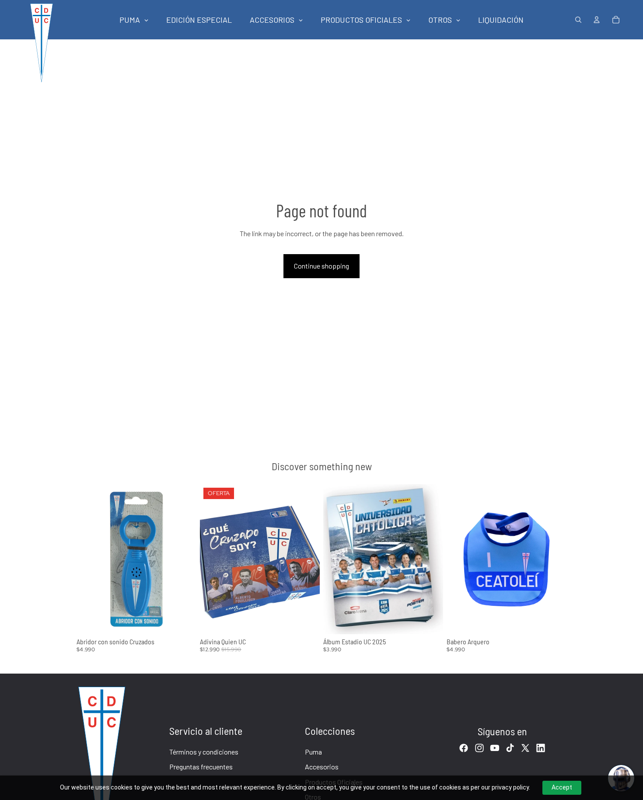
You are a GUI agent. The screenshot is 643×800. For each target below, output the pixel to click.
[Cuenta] (596, 19)
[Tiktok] (510, 748)
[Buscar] (578, 19)
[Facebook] (463, 748)
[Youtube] (494, 748)
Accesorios (322, 766)
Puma (313, 752)
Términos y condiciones (203, 752)
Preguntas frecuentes (201, 766)
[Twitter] (525, 748)
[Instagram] (479, 748)
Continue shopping (321, 266)
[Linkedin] (540, 748)
